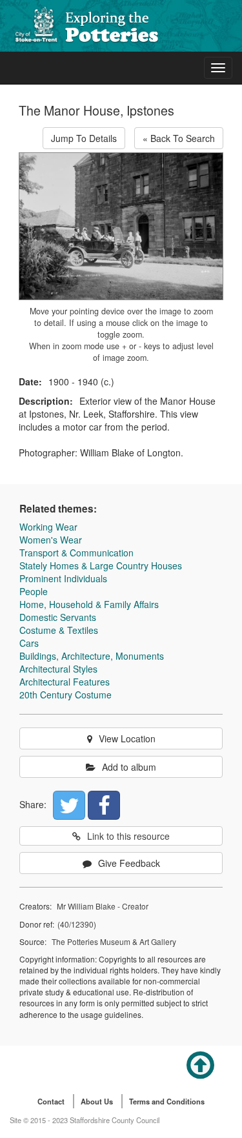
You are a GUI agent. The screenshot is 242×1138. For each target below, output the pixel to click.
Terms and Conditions (167, 1101)
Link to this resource (128, 835)
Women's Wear (50, 539)
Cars (29, 642)
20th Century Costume (65, 694)
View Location (127, 738)
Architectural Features (64, 681)
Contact (51, 1101)
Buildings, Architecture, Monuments (91, 655)
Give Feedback (129, 863)
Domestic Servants (57, 617)
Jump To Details (84, 138)
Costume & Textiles (58, 630)
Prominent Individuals (63, 578)
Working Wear (48, 526)
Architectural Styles (58, 668)
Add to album (129, 766)
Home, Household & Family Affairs (89, 604)
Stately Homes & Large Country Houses (100, 565)
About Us (97, 1101)
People (33, 591)
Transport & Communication (76, 552)
